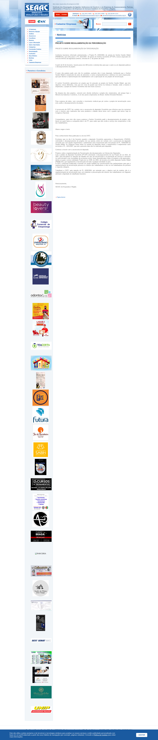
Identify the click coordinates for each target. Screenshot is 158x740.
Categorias (32, 47)
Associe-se (32, 36)
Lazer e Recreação (34, 42)
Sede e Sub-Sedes (34, 45)
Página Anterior (61, 197)
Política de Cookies (101, 735)
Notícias (31, 58)
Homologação (33, 51)
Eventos (31, 40)
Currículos (32, 53)
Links (30, 60)
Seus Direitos (33, 55)
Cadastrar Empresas (35, 62)
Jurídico (31, 33)
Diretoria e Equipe (34, 31)
